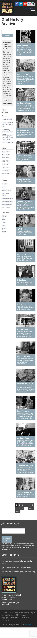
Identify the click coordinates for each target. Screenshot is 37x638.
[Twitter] (21, 4)
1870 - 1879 (5, 151)
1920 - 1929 (5, 167)
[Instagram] (33, 4)
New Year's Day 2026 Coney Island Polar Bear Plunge (18, 572)
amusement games (7, 198)
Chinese (4, 216)
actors (3, 187)
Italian (3, 222)
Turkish (4, 232)
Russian (4, 225)
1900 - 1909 (5, 161)
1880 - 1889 (5, 155)
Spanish (4, 228)
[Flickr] (29, 4)
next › (31, 508)
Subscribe (6, 539)
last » (17, 512)
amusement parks (7, 201)
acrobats (4, 184)
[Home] (7, 8)
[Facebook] (17, 4)
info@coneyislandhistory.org (10, 603)
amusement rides (7, 205)
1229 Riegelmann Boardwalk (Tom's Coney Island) (7, 137)
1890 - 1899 (5, 158)
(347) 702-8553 (7, 605)
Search (7, 35)
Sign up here (7, 104)
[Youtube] (25, 4)
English (4, 219)
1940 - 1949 (5, 173)
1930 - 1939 (5, 170)
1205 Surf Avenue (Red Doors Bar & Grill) (7, 124)
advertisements (6, 190)
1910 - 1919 (5, 164)
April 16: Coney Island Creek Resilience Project (16, 567)
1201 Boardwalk (7, 119)
